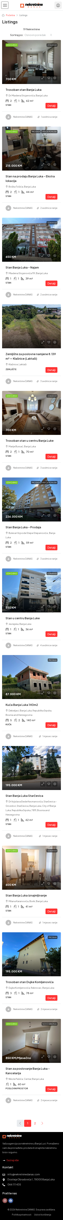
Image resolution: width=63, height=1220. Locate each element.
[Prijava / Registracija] (58, 5)
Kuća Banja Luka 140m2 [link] (22, 705)
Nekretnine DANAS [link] (23, 117)
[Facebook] (10, 1200)
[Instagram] (4, 1200)
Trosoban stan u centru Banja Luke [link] (30, 440)
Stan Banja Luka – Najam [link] (22, 267)
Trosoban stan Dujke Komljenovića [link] (30, 982)
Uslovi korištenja (42, 1214)
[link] (31, 62)
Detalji (51, 105)
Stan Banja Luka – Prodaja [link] (23, 527)
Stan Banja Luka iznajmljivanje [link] (26, 895)
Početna (10, 15)
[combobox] (38, 35)
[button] (4, 5)
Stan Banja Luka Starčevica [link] (24, 796)
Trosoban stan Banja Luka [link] (23, 89)
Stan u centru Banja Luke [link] (23, 618)
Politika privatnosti (21, 1214)
